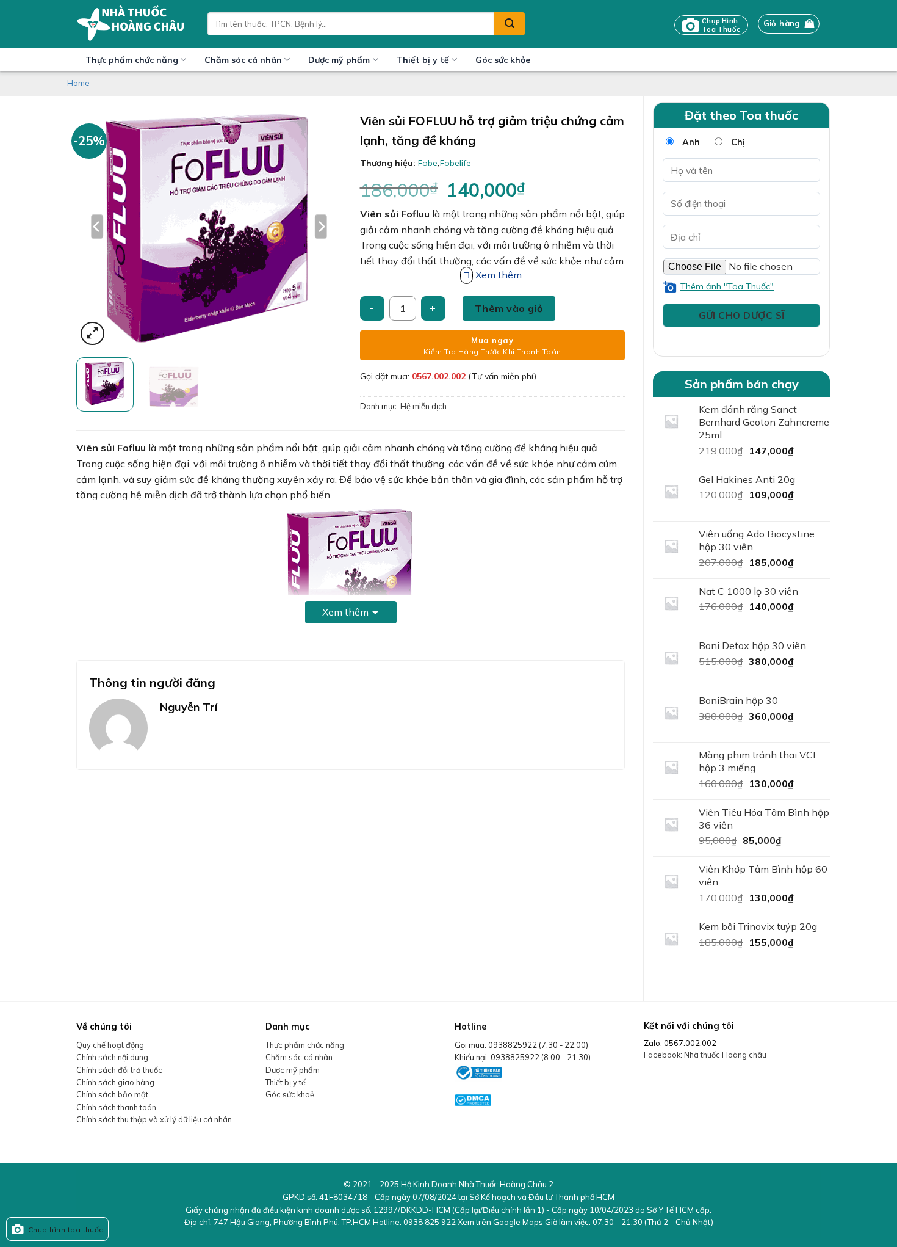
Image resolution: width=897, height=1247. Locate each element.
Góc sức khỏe (502, 59)
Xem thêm (345, 612)
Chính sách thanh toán (116, 1107)
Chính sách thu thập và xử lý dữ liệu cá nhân (154, 1119)
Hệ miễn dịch (423, 406)
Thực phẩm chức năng (131, 59)
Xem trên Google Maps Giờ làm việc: (585, 1222)
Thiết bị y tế (423, 59)
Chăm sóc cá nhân (243, 59)
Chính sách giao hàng (115, 1082)
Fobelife (455, 163)
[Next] (321, 226)
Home (78, 83)
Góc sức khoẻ (289, 1094)
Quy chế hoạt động (110, 1045)
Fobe (428, 163)
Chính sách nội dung (112, 1057)
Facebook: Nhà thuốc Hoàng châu (705, 1055)
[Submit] (509, 23)
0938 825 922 (429, 1222)
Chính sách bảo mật (112, 1094)
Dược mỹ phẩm (339, 59)
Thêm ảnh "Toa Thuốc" (727, 286)
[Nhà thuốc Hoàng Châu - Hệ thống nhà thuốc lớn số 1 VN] (132, 24)
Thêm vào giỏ (509, 308)
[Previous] (97, 226)
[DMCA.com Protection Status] (473, 1098)
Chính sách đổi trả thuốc (119, 1070)
